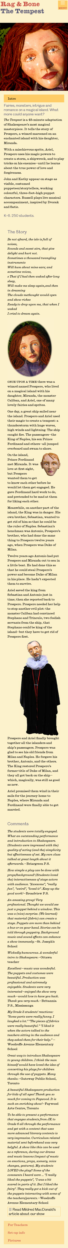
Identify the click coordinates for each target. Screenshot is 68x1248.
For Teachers (18, 1224)
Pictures (14, 1240)
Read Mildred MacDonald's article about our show (32, 1211)
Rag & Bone (20, 3)
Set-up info (16, 1232)
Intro (12, 98)
